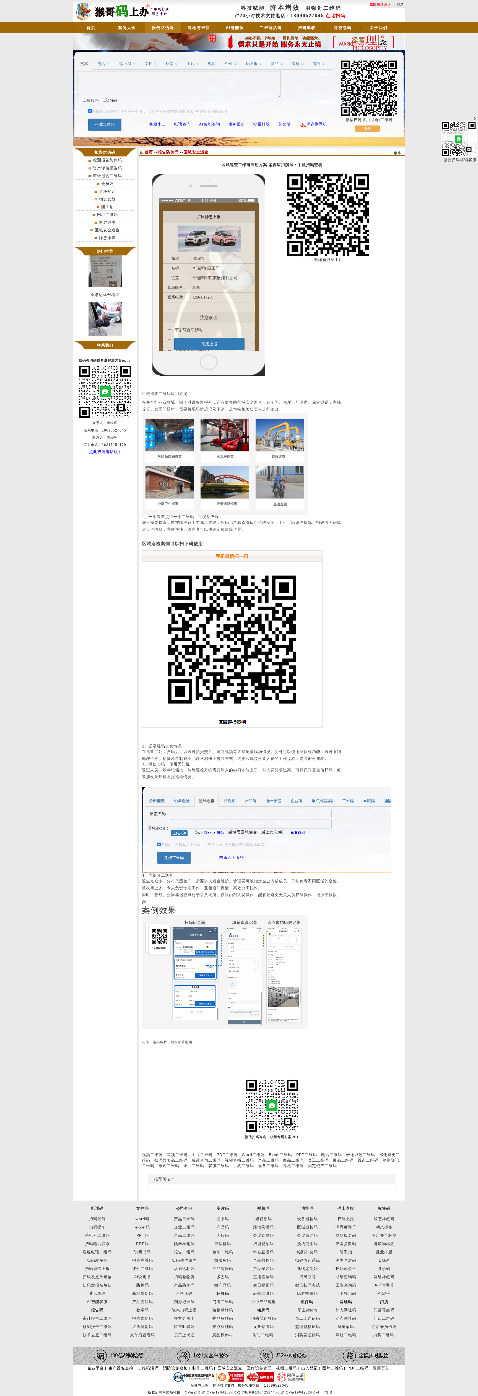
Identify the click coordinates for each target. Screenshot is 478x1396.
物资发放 (107, 199)
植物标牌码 (222, 1310)
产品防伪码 (184, 1285)
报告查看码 (142, 1260)
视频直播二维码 (239, 1160)
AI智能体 (235, 27)
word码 (142, 1219)
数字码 (142, 1310)
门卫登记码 (346, 1293)
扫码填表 (307, 27)
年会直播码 (263, 1252)
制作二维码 (202, 1368)
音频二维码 (177, 1154)
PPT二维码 (306, 1154)
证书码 (223, 1219)
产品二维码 (268, 1160)
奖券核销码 (184, 1243)
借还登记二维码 (360, 1154)
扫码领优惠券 (184, 1260)
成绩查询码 (346, 1277)
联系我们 (105, 345)
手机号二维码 (97, 1235)
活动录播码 (263, 1227)
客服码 (223, 1235)
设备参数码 (346, 1243)
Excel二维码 (280, 1154)
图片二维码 (202, 1154)
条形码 (384, 1268)
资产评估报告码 (107, 168)
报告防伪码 (163, 27)
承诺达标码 (184, 1268)
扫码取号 (307, 1277)
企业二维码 (193, 1166)
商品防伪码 (142, 1293)
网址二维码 (107, 214)
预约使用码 (307, 1243)
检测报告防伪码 (107, 160)
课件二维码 (142, 1268)
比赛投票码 (307, 1293)
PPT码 (142, 1235)
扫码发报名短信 (97, 1285)
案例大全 (127, 27)
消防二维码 (263, 1335)
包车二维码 (222, 1252)
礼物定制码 (307, 1268)
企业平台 (95, 1368)
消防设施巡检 (175, 1368)
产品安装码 (263, 1268)
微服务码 (222, 1260)
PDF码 (142, 1243)
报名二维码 (169, 1166)
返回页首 (381, 1368)
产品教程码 (263, 1260)
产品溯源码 (142, 1302)
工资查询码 (346, 1285)
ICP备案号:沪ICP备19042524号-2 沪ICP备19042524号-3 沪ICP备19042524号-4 (252, 1392)
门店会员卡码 (384, 1326)
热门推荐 (105, 251)
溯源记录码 (184, 1302)
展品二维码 (343, 1160)
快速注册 (383, 4)
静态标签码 (384, 1219)
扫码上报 (345, 1219)
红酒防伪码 (142, 1326)
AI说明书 (142, 1277)
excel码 (142, 1227)
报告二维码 (184, 1252)
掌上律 (304, 1310)
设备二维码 (268, 1166)
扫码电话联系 (97, 1243)
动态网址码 (346, 1318)
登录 (400, 4)
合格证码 (184, 1293)
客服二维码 (218, 1166)
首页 (91, 27)
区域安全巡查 (107, 230)
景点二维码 (368, 1160)
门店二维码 (384, 1318)
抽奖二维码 (383, 1335)
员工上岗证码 (307, 1318)
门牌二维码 (222, 1302)
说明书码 (142, 1252)
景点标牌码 (222, 1326)
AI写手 (384, 1293)
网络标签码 (384, 1277)
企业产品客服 (263, 1302)
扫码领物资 (184, 1277)
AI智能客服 (97, 1302)
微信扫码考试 (307, 1285)
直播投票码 (263, 1277)
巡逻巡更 (107, 222)
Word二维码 (253, 1154)
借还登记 (107, 191)
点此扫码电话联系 (105, 451)
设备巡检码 (307, 1219)
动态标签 (384, 1227)
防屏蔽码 (345, 1326)
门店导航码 (384, 1310)
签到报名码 (346, 1235)
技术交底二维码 (97, 1335)
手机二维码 (243, 1166)
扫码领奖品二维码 (171, 1160)
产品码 (223, 1227)
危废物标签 (384, 1243)
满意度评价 (346, 1227)
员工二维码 (318, 1160)
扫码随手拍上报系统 (105, 336)
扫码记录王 (346, 1268)
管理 (328, 1392)
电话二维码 (331, 1154)
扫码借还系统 (307, 1260)
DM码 (384, 1260)
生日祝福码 (263, 1285)
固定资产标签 (384, 1235)
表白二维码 (263, 1293)
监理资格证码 (307, 1326)
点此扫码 (335, 15)
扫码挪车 (97, 1227)
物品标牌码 (222, 1318)
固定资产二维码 (323, 1166)
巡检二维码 (293, 1166)
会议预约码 (307, 1235)
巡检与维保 (199, 27)
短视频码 (263, 1219)
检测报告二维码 (97, 1326)
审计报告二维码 (107, 176)
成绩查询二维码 (206, 1160)
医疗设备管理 (259, 1368)
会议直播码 (263, 1235)
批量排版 (384, 1252)
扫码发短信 (97, 1260)
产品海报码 (222, 1268)
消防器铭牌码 (263, 1318)
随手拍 (107, 207)
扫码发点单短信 (97, 1277)
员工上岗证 (184, 1335)
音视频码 (343, 27)
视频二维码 (152, 1154)
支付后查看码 (142, 1335)
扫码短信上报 (97, 1268)
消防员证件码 (307, 1335)
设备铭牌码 (263, 1326)
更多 (398, 153)
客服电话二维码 (97, 1252)
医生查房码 (346, 1260)
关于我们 (379, 27)
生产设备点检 (120, 1368)
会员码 (107, 183)
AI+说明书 (384, 1285)
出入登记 (309, 1368)
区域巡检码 (307, 1227)
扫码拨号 (97, 1219)
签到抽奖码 (307, 1252)
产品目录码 (184, 1219)
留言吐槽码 (184, 1326)
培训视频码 (263, 1243)
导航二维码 (346, 1335)
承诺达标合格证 (104, 288)
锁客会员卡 (184, 1318)
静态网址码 (346, 1310)
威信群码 (222, 1243)
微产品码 (222, 1285)
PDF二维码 (227, 1154)
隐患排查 (107, 238)
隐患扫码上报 (184, 1310)
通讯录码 (97, 1293)
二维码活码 (271, 27)
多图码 (223, 1277)
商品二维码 (293, 1160)
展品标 (222, 1335)
